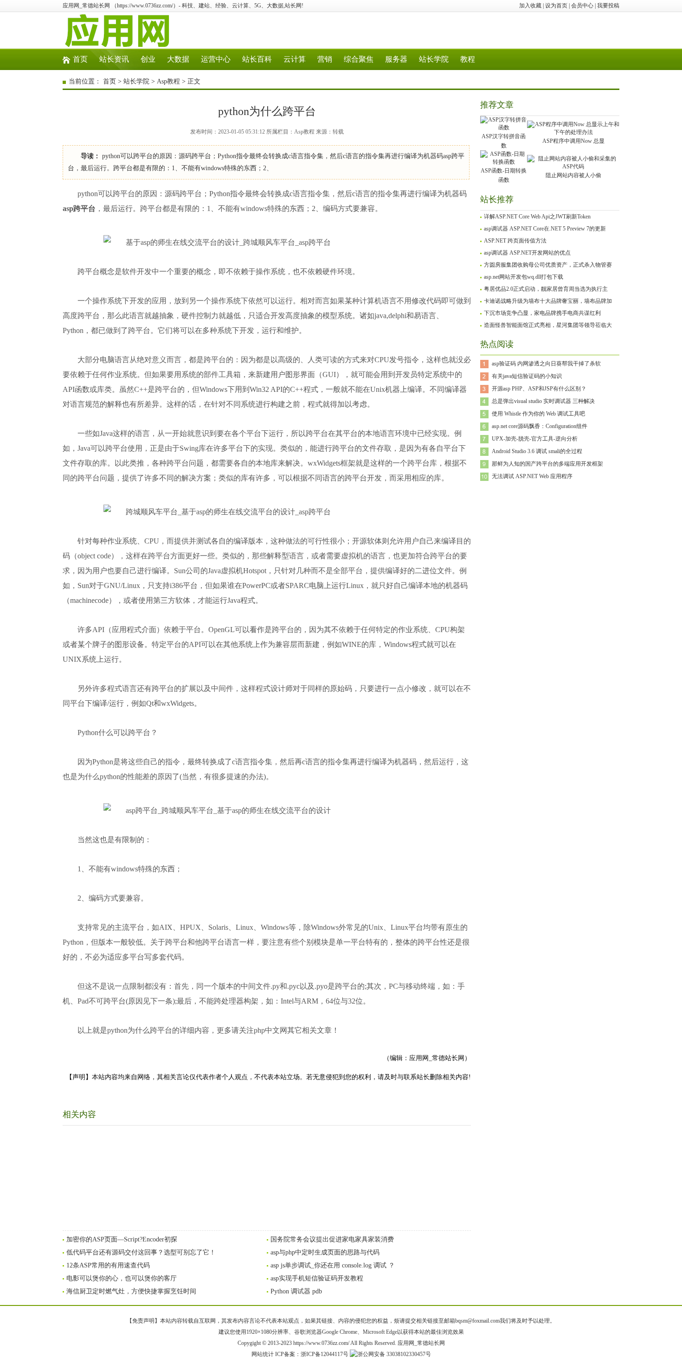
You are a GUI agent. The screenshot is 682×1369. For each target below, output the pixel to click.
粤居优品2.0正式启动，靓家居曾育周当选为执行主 (546, 289)
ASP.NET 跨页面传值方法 (515, 240)
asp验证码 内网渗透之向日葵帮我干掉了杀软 (546, 363)
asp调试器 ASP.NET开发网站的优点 (527, 252)
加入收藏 (530, 5)
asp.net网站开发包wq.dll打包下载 (523, 277)
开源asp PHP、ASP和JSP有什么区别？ (539, 388)
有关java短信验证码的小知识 (527, 376)
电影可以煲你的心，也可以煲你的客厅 (121, 1278)
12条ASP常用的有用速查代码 (108, 1265)
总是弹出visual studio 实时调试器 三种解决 (543, 401)
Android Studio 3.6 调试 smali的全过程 (537, 451)
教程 (467, 59)
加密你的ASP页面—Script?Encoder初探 (121, 1239)
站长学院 (434, 59)
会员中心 (582, 5)
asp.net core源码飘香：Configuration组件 (539, 426)
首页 (80, 59)
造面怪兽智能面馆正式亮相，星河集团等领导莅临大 (548, 325)
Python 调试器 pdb (296, 1291)
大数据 (178, 59)
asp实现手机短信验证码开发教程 (316, 1278)
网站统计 (262, 1354)
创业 (148, 59)
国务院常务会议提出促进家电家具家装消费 (332, 1239)
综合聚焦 (358, 59)
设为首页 (556, 5)
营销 (324, 59)
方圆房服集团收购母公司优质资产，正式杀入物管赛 (548, 265)
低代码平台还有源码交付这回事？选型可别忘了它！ (141, 1252)
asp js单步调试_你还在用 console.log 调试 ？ (332, 1265)
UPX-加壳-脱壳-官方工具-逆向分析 (535, 438)
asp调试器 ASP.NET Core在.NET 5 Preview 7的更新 (545, 228)
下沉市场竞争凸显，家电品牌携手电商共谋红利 (542, 313)
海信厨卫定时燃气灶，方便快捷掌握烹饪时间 (131, 1291)
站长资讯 (114, 59)
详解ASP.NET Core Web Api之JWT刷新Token (537, 216)
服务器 (396, 59)
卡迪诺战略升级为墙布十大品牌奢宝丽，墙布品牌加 (548, 301)
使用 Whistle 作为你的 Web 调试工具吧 (538, 413)
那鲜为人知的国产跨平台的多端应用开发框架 (547, 464)
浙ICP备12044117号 (324, 1354)
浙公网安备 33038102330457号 (394, 1354)
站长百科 (257, 59)
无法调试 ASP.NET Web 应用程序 (532, 476)
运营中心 (216, 59)
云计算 (294, 59)
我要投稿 (608, 5)
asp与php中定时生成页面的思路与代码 (325, 1252)
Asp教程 (168, 81)
